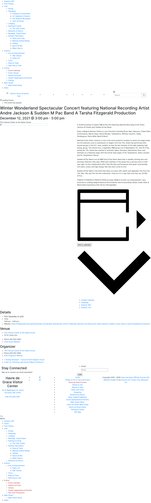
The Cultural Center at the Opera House (19, 333)
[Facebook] (39, 377)
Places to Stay (77, 387)
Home (77, 377)
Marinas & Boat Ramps (21, 41)
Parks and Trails (18, 38)
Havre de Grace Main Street (77, 405)
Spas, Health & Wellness (77, 397)
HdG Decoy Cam (14, 65)
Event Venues (13, 73)
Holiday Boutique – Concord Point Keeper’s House (24, 360)
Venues (11, 488)
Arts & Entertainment (16, 53)
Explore (7, 51)
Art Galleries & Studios (21, 16)
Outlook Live (86, 307)
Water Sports (17, 48)
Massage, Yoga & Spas (17, 33)
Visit (5, 6)
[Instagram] (40, 380)
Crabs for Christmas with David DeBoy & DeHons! (24, 362)
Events (6, 68)
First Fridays (9, 4)
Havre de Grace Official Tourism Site (135, 377)
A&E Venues (17, 56)
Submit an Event (14, 75)
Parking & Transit (14, 26)
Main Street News (15, 85)
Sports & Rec (17, 46)
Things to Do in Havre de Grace (77, 380)
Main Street (8, 83)
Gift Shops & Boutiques (21, 19)
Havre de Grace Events (78, 382)
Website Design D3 (111, 380)
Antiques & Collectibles (21, 14)
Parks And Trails (77, 390)
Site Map (77, 412)
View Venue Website (12, 342)
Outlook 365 (86, 305)
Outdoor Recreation (16, 36)
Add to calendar (84, 245)
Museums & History (15, 31)
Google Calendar (87, 300)
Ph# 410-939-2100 (12, 397)
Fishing (15, 43)
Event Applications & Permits (77, 400)
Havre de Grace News (77, 407)
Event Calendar (14, 70)
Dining (10, 9)
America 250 (9, 1)
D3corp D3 (125, 380)
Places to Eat (77, 385)
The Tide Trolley (18, 28)
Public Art (16, 58)
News (6, 88)
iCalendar (85, 302)
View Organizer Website (13, 355)
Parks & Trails (13, 63)
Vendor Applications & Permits (20, 78)
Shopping (12, 11)
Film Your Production (16, 493)
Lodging (11, 23)
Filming (11, 80)
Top (1, 416)
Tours (10, 61)
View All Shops (18, 21)
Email (83, 366)
